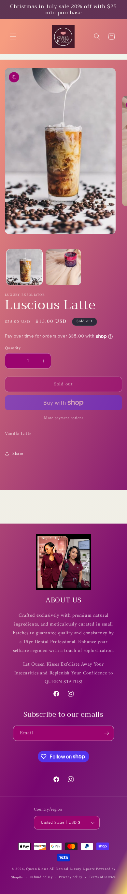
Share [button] (17, 454)
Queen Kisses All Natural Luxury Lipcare (60, 869)
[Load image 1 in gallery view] (24, 267)
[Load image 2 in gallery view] (63, 267)
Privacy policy (70, 877)
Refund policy (41, 877)
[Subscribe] (106, 733)
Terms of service (102, 877)
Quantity (13, 348)
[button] (13, 36)
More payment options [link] (63, 418)
